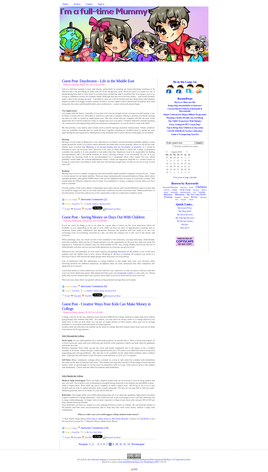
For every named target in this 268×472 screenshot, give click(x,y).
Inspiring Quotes (185, 192)
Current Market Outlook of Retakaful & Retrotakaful (185, 110)
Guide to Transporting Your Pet (185, 134)
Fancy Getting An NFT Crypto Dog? (185, 124)
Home (65, 4)
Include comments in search (186, 146)
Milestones (179, 194)
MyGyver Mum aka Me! (185, 102)
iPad (194, 192)
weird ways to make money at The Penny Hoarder (107, 419)
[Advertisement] (134, 72)
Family (89, 204)
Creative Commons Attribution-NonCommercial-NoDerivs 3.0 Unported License (156, 459)
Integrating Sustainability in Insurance (185, 105)
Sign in (101, 4)
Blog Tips (183, 187)
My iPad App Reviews (185, 218)
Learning (201, 192)
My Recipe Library (185, 221)
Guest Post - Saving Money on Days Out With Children (103, 217)
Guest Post (75, 204)
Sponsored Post (104, 204)
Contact (89, 4)
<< (166, 152)
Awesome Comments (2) (94, 199)
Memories (168, 194)
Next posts (83, 444)
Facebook (144, 419)
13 (129, 444)
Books (191, 187)
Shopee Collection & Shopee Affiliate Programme (184, 114)
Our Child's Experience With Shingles (184, 121)
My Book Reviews (185, 215)
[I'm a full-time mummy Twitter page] (189, 88)
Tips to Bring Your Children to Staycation (185, 128)
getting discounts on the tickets (124, 251)
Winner (191, 199)
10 (117, 444)
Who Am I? (185, 228)
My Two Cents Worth (94, 432)
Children (95, 204)
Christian (167, 190)
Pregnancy (178, 197)
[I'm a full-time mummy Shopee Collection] (199, 88)
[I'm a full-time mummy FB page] (170, 88)
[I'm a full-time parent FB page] (180, 88)
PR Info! (184, 225)
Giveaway (196, 190)
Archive (77, 4)
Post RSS (88, 209)
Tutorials (183, 199)
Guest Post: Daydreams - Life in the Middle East (98, 81)
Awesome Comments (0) (94, 286)
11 (121, 444)
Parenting (168, 197)
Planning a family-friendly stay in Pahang (185, 118)
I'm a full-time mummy (97, 459)
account (88, 99)
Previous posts (138, 444)
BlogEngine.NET (151, 462)
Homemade (174, 192)
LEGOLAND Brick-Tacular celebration (185, 131)
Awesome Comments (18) (95, 427)
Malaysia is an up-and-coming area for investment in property (113, 147)
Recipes (186, 197)
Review (194, 197)
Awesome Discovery (170, 187)
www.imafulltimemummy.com (130, 462)
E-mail (67, 209)
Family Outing (99, 291)
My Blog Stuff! (185, 211)
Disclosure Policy (185, 208)
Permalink (77, 209)
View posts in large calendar (185, 177)
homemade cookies (125, 273)
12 (125, 444)
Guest (75, 200)
